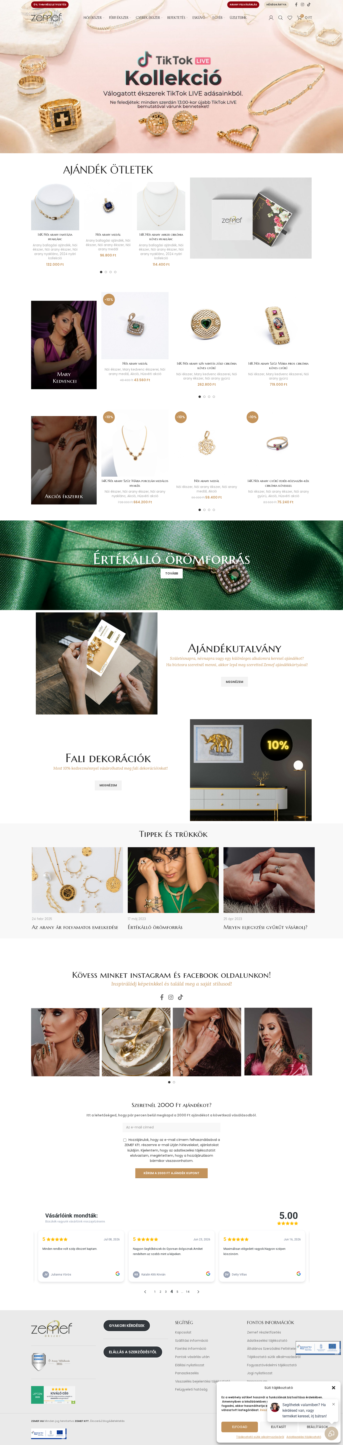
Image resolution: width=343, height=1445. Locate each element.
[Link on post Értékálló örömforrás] (173, 880)
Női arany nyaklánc (56, 251)
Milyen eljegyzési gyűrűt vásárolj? (265, 927)
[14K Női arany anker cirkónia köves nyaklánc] (161, 206)
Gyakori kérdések (127, 1325)
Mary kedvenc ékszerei (141, 369)
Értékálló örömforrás (155, 927)
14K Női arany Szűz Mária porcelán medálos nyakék (135, 483)
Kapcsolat (183, 1332)
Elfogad (239, 1426)
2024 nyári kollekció (62, 256)
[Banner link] (64, 345)
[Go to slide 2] (106, 272)
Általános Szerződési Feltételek (272, 1349)
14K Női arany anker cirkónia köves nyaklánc (161, 236)
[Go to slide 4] (115, 272)
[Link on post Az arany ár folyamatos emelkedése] (77, 880)
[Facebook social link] (296, 4)
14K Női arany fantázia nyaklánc (55, 236)
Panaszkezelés (187, 1373)
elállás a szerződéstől (133, 1352)
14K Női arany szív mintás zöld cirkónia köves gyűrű (207, 365)
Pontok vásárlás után (192, 1357)
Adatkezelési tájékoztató (267, 1340)
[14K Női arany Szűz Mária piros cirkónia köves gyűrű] (278, 325)
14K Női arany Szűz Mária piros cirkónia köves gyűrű (278, 365)
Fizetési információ (190, 1349)
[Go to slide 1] (101, 272)
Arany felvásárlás (243, 4)
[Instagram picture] (65, 1042)
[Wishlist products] (290, 17)
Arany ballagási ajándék (52, 245)
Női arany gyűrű (217, 378)
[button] (333, 1387)
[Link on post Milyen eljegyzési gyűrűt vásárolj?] (269, 880)
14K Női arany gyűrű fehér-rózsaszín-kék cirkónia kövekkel (278, 483)
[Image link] (251, 217)
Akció (134, 374)
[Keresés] (280, 17)
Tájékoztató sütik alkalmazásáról (260, 1437)
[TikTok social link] (309, 4)
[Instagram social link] (302, 4)
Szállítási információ (191, 1340)
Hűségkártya (276, 4)
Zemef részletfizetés (264, 1332)
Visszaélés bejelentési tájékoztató (202, 1381)
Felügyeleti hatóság (191, 1389)
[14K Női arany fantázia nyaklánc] (55, 206)
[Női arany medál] (108, 206)
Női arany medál (108, 234)
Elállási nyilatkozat (189, 1365)
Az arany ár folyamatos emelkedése (75, 927)
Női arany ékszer (58, 249)
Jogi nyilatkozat (260, 1373)
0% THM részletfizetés (49, 4)
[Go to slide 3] (110, 272)
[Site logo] (46, 17)
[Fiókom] (271, 17)
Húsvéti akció (151, 374)
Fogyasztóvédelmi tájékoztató (272, 1365)
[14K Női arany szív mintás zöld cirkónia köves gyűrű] (206, 325)
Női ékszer (113, 369)
